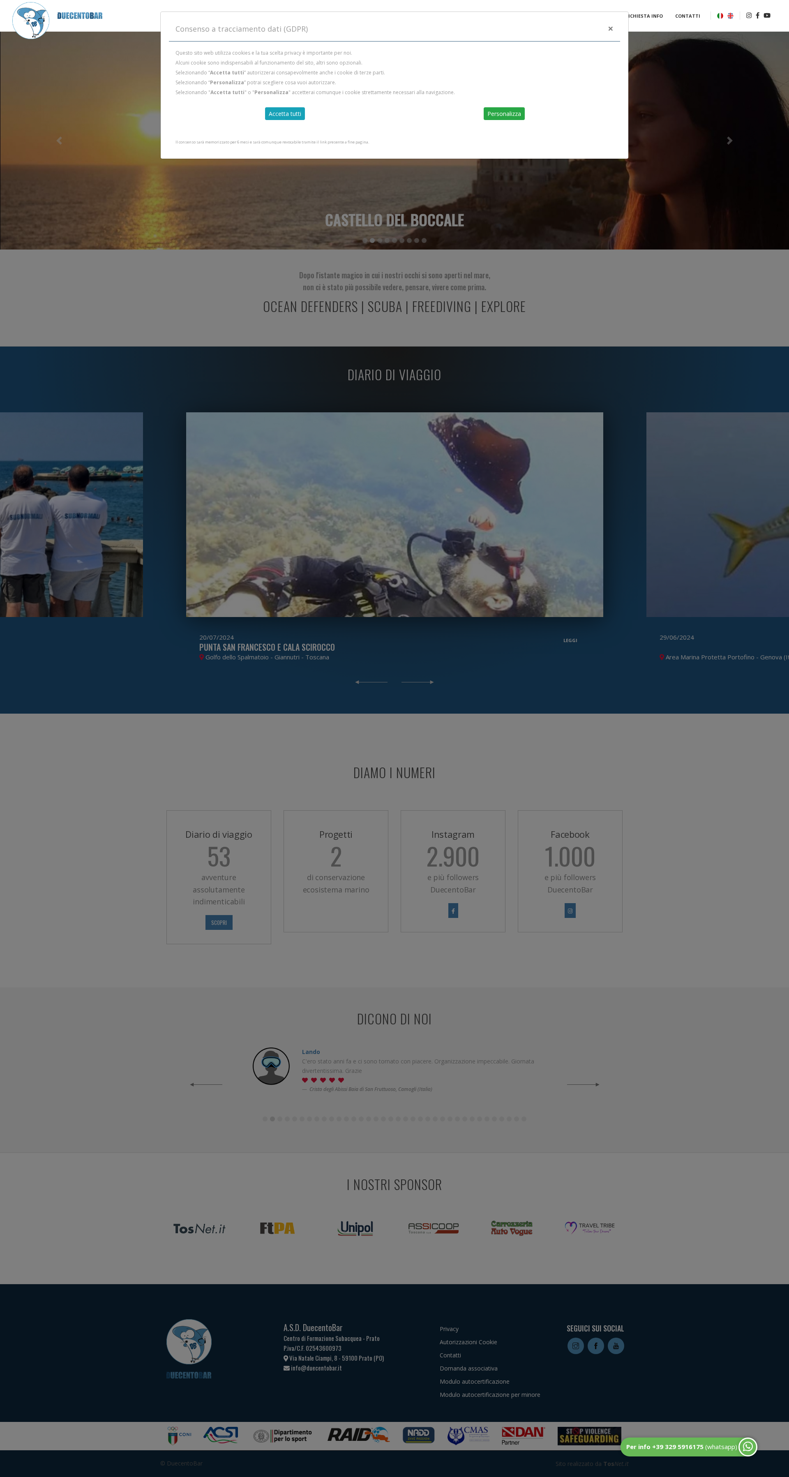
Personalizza (504, 114)
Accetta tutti (285, 114)
